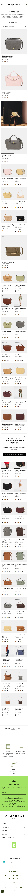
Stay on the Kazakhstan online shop (14, 459)
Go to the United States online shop (14, 454)
